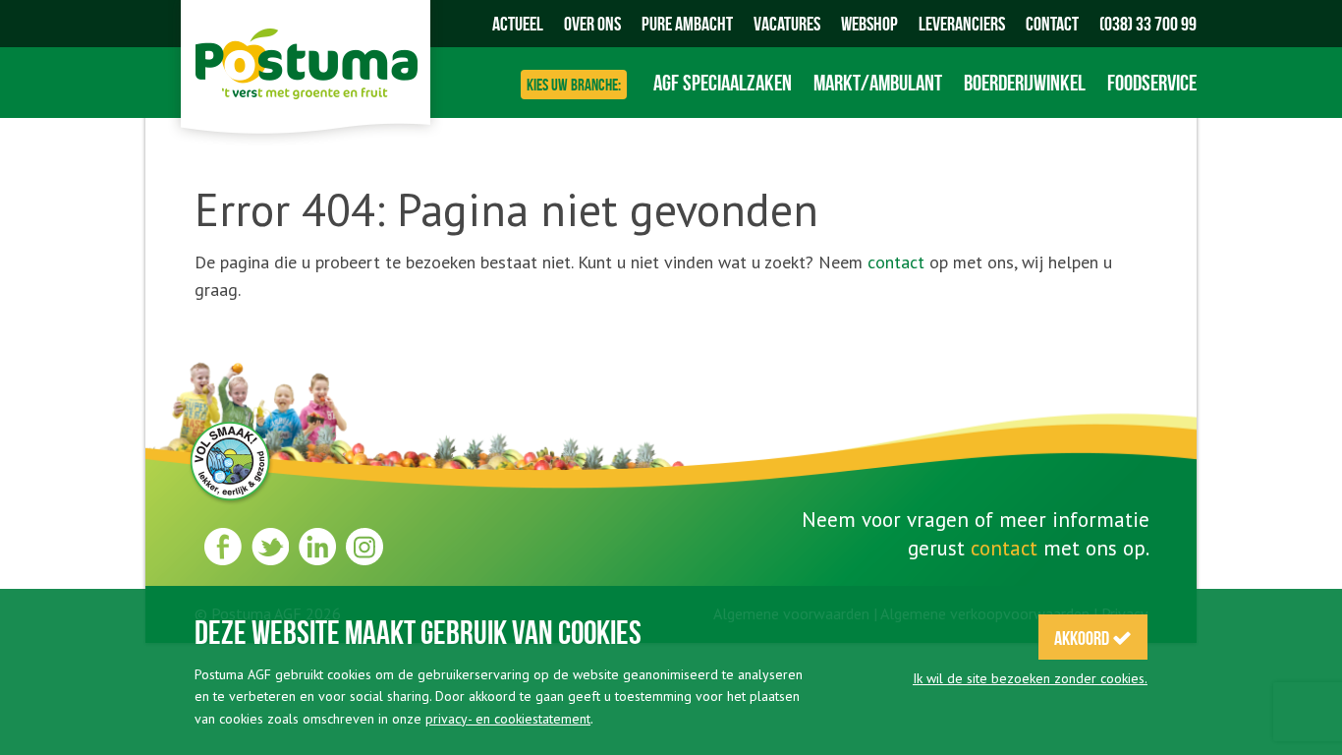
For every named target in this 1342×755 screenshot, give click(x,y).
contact (895, 262)
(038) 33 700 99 (1148, 23)
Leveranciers (962, 23)
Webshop (869, 23)
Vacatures (787, 23)
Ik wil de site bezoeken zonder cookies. (1030, 678)
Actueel (517, 23)
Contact (1052, 23)
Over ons (592, 23)
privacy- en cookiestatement (507, 718)
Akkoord (1083, 638)
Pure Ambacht (687, 23)
